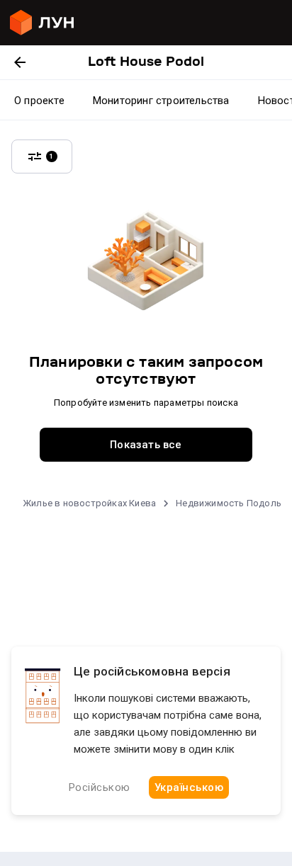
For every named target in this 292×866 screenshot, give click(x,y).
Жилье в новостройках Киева (89, 503)
